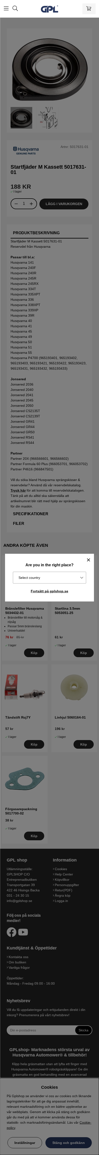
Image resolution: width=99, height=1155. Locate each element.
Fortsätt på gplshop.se (49, 591)
